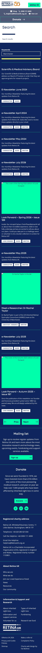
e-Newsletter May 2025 (14, 253)
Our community (9, 589)
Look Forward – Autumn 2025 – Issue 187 (18, 393)
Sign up (14, 457)
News (5, 582)
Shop (15, 11)
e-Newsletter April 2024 (14, 113)
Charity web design (28, 646)
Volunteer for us (9, 620)
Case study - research (10, 325)
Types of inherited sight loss (28, 609)
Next (25, 422)
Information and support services (10, 615)
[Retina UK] (11, 4)
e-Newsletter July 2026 (14, 162)
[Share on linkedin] (26, 508)
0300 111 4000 (26, 11)
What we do (8, 575)
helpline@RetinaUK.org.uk (16, 14)
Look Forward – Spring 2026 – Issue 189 (20, 219)
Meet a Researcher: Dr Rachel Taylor (18, 309)
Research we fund (28, 620)
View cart (34, 14)
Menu (33, 5)
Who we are (8, 572)
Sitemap (5, 646)
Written (25, 127)
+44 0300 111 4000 (25, 536)
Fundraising (26, 614)
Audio (17, 101)
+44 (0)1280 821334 (20, 532)
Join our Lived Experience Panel (16, 579)
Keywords (6, 50)
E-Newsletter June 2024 (14, 89)
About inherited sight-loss (9, 609)
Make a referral (26, 637)
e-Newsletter (7, 101)
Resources (7, 586)
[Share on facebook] (16, 508)
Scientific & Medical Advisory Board (21, 69)
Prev (16, 422)
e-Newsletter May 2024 (14, 139)
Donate (17, 19)
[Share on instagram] (21, 508)
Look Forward (8, 241)
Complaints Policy (27, 641)
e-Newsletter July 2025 (14, 336)
